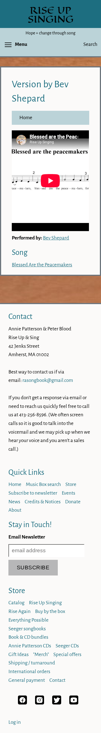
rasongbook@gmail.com (47, 380)
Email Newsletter (26, 537)
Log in (14, 722)
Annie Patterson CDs (29, 646)
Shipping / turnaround (31, 663)
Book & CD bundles (28, 637)
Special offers (67, 654)
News (14, 501)
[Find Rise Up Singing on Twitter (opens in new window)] (57, 703)
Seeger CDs (67, 646)
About (14, 510)
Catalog (16, 602)
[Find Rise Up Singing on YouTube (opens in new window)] (74, 703)
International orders (29, 671)
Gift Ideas (18, 654)
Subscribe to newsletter (32, 493)
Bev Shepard (56, 238)
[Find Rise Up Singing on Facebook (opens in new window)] (22, 703)
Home (25, 117)
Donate (73, 501)
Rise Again (19, 611)
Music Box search (43, 484)
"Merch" (41, 654)
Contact (20, 317)
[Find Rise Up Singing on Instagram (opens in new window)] (39, 703)
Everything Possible (28, 620)
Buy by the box (50, 611)
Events (68, 493)
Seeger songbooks (27, 628)
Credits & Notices (43, 501)
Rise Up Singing (45, 602)
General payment (26, 680)
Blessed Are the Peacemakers (42, 264)
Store (70, 484)
